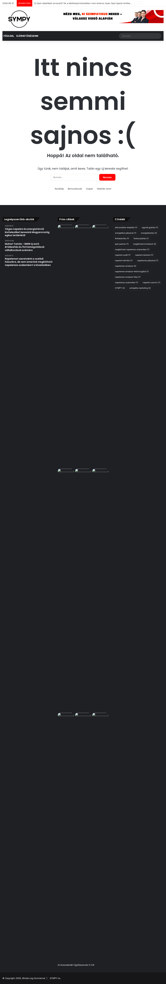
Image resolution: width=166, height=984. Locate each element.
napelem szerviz (151, 282)
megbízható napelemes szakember (132, 249)
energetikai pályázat (125, 233)
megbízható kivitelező (144, 244)
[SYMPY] (19, 19)
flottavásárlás (141, 238)
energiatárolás (149, 233)
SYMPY (120, 288)
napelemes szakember (126, 282)
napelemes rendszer (125, 266)
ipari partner (122, 244)
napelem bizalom (144, 255)
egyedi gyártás (150, 227)
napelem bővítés (124, 260)
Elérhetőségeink (27, 35)
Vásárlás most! (104, 188)
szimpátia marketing (140, 288)
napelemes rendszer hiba (127, 277)
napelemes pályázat (147, 260)
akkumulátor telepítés (126, 227)
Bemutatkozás (75, 188)
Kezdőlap (59, 188)
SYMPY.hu (55, 978)
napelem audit (122, 255)
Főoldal (9, 35)
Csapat (89, 188)
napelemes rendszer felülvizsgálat (132, 271)
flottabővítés (122, 238)
